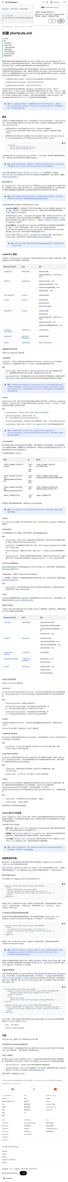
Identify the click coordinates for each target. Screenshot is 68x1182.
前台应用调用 (47, 306)
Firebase (4, 1157)
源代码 (4, 1107)
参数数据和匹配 (42, 533)
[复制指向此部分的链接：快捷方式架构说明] (18, 679)
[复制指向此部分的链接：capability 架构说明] (19, 349)
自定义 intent (10, 378)
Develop (5, 9)
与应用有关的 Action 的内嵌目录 (41, 237)
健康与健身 (27, 1104)
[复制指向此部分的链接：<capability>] (13, 358)
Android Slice (48, 342)
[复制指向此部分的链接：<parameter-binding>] (20, 754)
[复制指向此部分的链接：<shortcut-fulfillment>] (20, 563)
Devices (14, 9)
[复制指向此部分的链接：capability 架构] (18, 254)
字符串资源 (56, 694)
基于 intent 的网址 (31, 870)
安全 (3, 1104)
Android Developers (7, 26)
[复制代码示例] (65, 143)
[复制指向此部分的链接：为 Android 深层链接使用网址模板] (30, 913)
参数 (24, 567)
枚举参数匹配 (49, 673)
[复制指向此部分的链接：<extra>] (9, 518)
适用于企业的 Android (8, 1101)
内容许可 (19, 1080)
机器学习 (26, 1101)
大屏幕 (48, 1098)
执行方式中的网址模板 (35, 503)
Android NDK (27, 1134)
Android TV (49, 1110)
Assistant (24, 9)
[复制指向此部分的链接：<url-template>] (15, 442)
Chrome (4, 1154)
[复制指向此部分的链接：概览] (8, 117)
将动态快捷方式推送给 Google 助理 (37, 198)
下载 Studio (27, 1131)
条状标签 (49, 218)
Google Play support (51, 1128)
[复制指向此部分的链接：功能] (8, 1036)
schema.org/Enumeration (10, 787)
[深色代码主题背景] (63, 143)
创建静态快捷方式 (31, 158)
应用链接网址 (9, 870)
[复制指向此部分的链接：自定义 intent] (14, 1055)
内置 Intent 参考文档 (46, 69)
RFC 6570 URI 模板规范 (17, 450)
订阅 (23, 1173)
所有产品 (4, 1162)
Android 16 (5, 1126)
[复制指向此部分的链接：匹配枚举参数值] (16, 970)
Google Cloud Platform (8, 1160)
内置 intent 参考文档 (44, 373)
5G (25, 1112)
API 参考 (26, 1128)
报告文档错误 (49, 1126)
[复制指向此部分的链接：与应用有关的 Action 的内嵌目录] (29, 1044)
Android (4, 1098)
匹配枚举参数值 (21, 805)
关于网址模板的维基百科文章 (51, 447)
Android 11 (5, 1140)
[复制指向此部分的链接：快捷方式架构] (14, 605)
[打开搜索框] (44, 2)
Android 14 (5, 1131)
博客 (3, 1112)
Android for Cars (50, 1107)
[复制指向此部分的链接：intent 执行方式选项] (23, 813)
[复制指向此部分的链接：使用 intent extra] (17, 875)
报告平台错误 (49, 1123)
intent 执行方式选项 (13, 435)
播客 (3, 1115)
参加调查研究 (49, 1131)
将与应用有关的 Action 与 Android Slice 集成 (19, 600)
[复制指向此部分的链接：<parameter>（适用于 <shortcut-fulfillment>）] (40, 574)
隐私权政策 (27, 1110)
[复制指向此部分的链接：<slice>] (9, 594)
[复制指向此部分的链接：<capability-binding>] (19, 734)
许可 (11, 1169)
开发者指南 (27, 1126)
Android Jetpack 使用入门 (10, 177)
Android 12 (5, 1137)
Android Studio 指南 (29, 1123)
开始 (60, 21)
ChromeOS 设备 (50, 1104)
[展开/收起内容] (9, 39)
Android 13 (5, 1134)
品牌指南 (16, 1169)
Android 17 (5, 1123)
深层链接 (22, 445)
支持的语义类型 (39, 1070)
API (44, 243)
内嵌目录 (46, 330)
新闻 (3, 1110)
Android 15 (5, 1128)
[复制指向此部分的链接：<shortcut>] (12, 688)
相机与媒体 (27, 1107)
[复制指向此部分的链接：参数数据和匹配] (19, 858)
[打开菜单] (3, 2)
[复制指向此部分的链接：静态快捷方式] (14, 182)
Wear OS (48, 1101)
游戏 (25, 1098)
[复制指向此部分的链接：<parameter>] (13, 529)
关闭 (52, 21)
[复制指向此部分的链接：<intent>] (10, 398)
